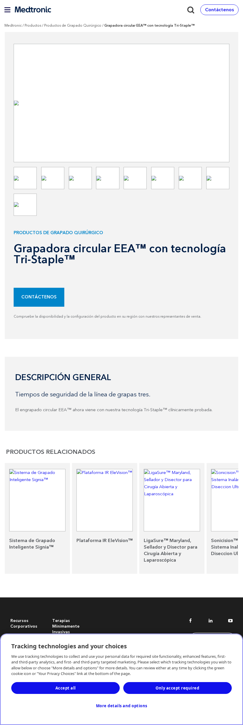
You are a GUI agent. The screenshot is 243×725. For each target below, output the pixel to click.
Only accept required (177, 688)
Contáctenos (39, 297)
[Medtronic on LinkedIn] (210, 621)
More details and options (121, 705)
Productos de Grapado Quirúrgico (72, 25)
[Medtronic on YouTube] (230, 621)
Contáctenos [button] (219, 10)
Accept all (65, 688)
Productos (33, 25)
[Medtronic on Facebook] (190, 621)
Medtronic (13, 25)
